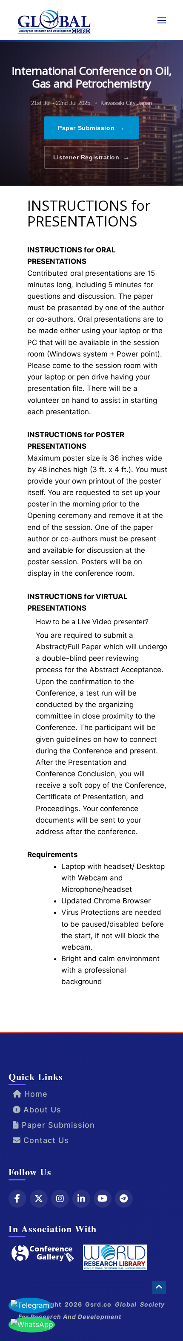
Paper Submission (91, 127)
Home (35, 1093)
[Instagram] (60, 1199)
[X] (39, 1199)
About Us (41, 1109)
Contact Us (45, 1140)
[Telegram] (124, 1199)
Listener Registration (91, 157)
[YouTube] (103, 1199)
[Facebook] (17, 1199)
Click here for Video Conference (84, 1008)
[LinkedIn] (81, 1199)
